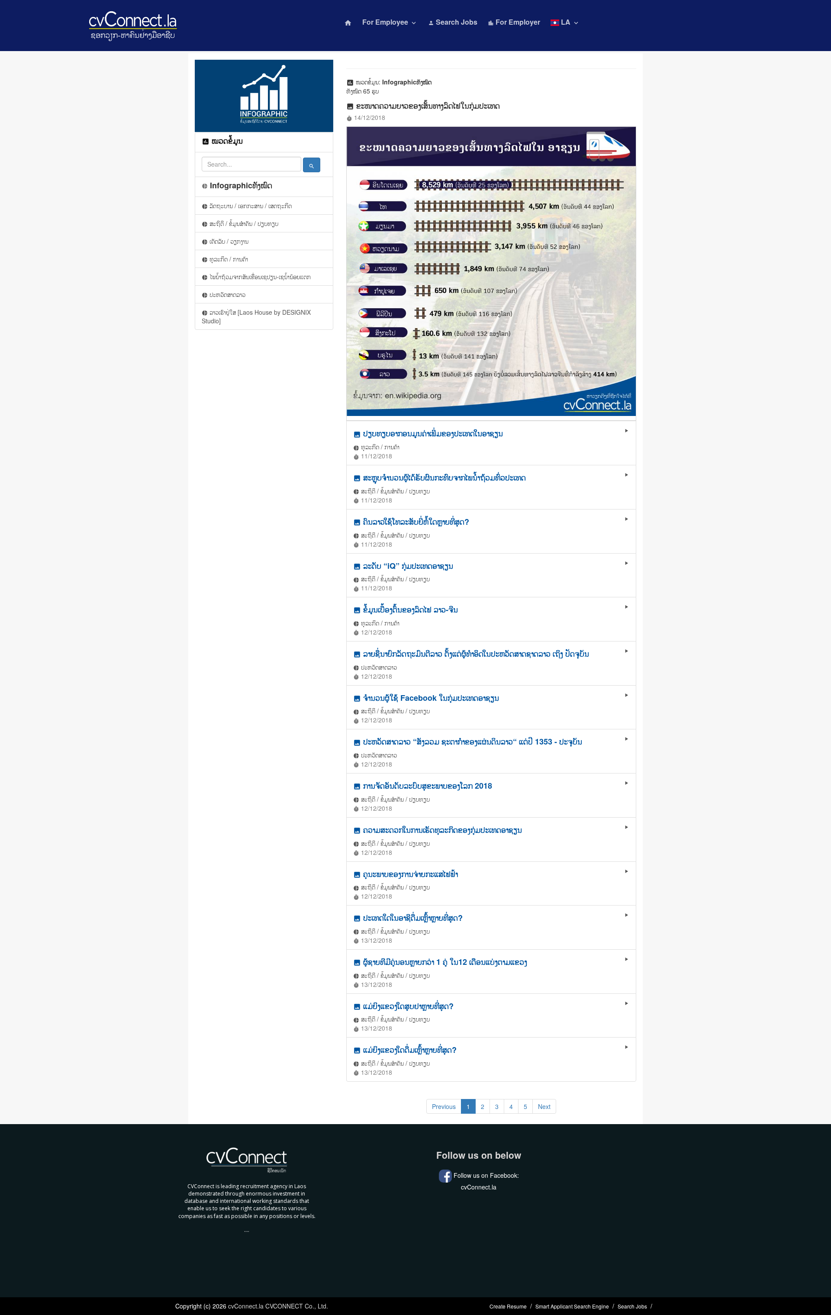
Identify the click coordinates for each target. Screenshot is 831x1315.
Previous (444, 1106)
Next (544, 1106)
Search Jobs (452, 22)
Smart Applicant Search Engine (572, 1306)
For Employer (514, 22)
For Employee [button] (390, 22)
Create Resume (508, 1306)
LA (569, 22)
